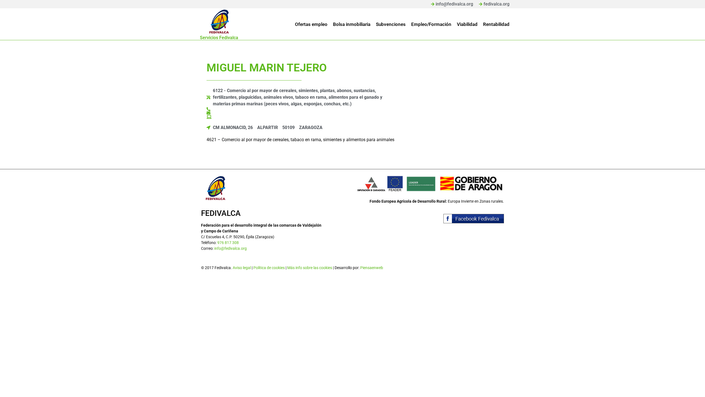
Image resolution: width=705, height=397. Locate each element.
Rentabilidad (496, 24)
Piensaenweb (371, 267)
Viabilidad (467, 24)
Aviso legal (242, 267)
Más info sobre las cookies (309, 267)
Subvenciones (391, 24)
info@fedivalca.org (230, 248)
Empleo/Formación (431, 24)
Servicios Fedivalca (219, 37)
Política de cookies (269, 267)
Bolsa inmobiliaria (351, 24)
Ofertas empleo (311, 24)
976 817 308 (228, 242)
